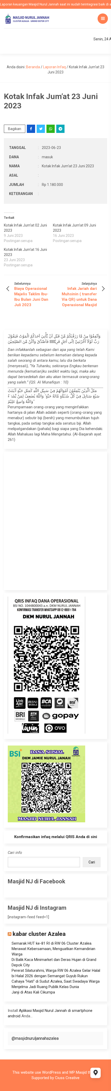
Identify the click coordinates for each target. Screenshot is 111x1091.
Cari (92, 862)
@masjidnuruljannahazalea (35, 1038)
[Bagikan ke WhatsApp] (51, 129)
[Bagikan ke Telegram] (60, 129)
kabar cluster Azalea (39, 934)
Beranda (33, 67)
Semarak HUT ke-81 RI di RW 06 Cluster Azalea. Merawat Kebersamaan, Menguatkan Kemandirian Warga (53, 949)
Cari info (15, 852)
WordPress (51, 1072)
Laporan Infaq (54, 67)
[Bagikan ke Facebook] (31, 129)
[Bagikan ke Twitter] (41, 129)
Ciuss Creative (67, 1077)
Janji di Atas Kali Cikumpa (33, 992)
